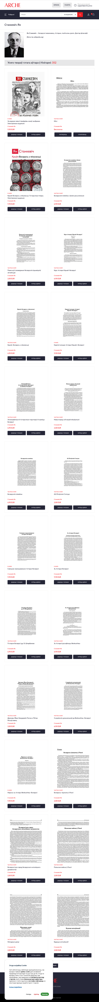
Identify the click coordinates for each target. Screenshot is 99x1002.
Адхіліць (36, 994)
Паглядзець (63, 134)
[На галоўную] (13, 5)
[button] (9, 14)
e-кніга (10, 118)
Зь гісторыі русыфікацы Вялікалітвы (67, 643)
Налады (28, 994)
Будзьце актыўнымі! (61, 942)
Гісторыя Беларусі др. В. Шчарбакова (21, 643)
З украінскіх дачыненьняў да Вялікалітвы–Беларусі (72, 718)
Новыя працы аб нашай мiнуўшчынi (66, 419)
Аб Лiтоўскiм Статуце (62, 494)
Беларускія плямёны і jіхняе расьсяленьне (69, 196)
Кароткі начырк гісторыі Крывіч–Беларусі (69, 345)
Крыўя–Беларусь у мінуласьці (18, 345)
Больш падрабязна (15, 987)
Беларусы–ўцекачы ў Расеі (63, 792)
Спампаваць (82, 134)
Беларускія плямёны (15, 494)
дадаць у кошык (16, 134)
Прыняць (45, 994)
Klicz (55, 121)
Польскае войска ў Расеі (63, 867)
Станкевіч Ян (11, 126)
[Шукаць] (80, 14)
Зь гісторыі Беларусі (61, 569)
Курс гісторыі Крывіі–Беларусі (65, 270)
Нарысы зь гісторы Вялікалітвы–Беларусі (22, 792)
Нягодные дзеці (13, 942)
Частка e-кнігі (58, 118)
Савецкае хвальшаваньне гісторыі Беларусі (23, 569)
